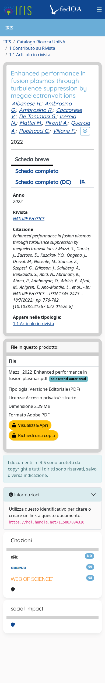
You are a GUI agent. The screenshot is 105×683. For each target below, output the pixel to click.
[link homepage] (19, 9)
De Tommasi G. (37, 116)
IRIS (7, 42)
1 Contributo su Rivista (32, 48)
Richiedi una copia (35, 435)
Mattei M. (30, 122)
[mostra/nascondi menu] (99, 9)
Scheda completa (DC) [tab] (43, 182)
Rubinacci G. (34, 130)
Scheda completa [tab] (36, 171)
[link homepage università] (67, 9)
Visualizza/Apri (32, 425)
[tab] (83, 182)
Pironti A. (56, 122)
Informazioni (26, 494)
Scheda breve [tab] (32, 159)
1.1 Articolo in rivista (29, 55)
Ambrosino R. (35, 110)
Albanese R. (26, 103)
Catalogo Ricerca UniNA (41, 42)
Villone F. (64, 130)
